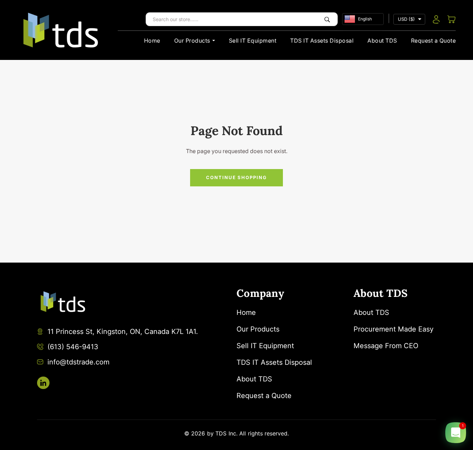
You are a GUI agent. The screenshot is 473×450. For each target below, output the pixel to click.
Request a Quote (433, 40)
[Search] (327, 19)
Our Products (192, 40)
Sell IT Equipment (253, 40)
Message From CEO (386, 346)
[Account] (436, 19)
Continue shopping (236, 177)
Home (152, 40)
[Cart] (451, 19)
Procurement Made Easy (394, 329)
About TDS (382, 40)
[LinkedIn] (43, 383)
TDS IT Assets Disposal (322, 40)
